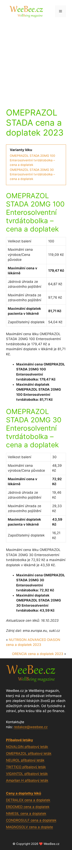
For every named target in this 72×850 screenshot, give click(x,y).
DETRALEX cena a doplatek (28, 800)
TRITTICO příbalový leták (26, 767)
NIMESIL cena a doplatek (26, 814)
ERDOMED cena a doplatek (27, 807)
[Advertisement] (36, 60)
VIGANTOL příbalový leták (27, 774)
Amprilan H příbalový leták (27, 780)
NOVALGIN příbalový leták (27, 747)
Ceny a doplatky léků (23, 793)
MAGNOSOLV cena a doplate (29, 827)
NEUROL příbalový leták (25, 760)
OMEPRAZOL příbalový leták (28, 753)
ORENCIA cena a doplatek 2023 (37, 654)
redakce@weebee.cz (31, 727)
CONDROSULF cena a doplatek (31, 820)
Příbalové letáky (19, 740)
